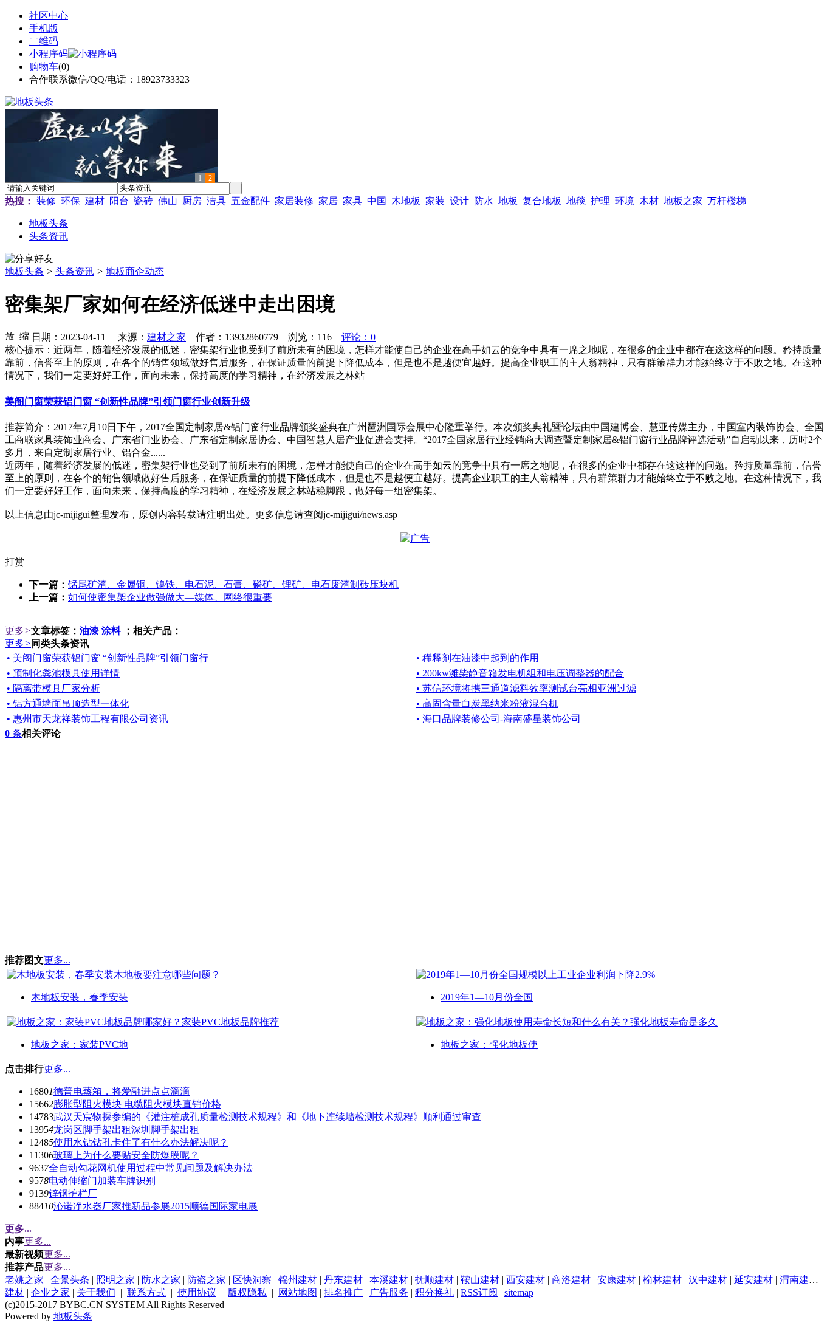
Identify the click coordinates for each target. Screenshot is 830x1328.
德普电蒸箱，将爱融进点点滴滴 (121, 1091)
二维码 (43, 41)
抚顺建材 (434, 1280)
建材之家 (166, 337)
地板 (508, 201)
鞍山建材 (480, 1280)
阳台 (119, 201)
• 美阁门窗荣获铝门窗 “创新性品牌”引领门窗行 (107, 658)
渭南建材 (799, 1280)
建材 (95, 201)
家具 (352, 201)
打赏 (14, 562)
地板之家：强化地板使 (489, 1044)
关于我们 (96, 1292)
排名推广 (343, 1292)
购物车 (43, 66)
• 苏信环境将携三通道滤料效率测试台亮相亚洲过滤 (526, 688)
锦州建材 (297, 1280)
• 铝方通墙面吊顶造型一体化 (68, 703)
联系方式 (146, 1292)
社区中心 (48, 15)
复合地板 (542, 201)
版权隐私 (247, 1292)
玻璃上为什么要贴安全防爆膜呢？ (126, 1155)
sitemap (518, 1292)
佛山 (167, 201)
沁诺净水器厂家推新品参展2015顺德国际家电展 (155, 1206)
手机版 (43, 28)
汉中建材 (707, 1280)
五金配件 (250, 201)
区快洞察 (252, 1280)
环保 (70, 201)
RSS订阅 (479, 1292)
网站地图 (297, 1292)
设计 (459, 201)
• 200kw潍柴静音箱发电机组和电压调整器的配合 (520, 673)
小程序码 (48, 54)
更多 (18, 630)
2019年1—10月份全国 (487, 997)
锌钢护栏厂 (73, 1193)
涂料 (111, 630)
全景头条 (69, 1280)
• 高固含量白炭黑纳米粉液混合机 (487, 703)
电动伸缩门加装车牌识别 (102, 1180)
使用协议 (196, 1292)
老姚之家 (24, 1280)
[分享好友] (29, 259)
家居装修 (294, 201)
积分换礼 (434, 1292)
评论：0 (358, 337)
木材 (649, 201)
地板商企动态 (135, 271)
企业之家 (50, 1292)
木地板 (405, 201)
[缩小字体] (24, 335)
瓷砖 (143, 201)
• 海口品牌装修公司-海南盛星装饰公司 (498, 719)
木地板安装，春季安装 (79, 997)
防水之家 (161, 1280)
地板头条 (24, 271)
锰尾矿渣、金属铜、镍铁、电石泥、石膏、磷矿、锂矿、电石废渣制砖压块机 (233, 584)
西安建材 (525, 1280)
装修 (46, 201)
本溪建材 (388, 1280)
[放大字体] (10, 335)
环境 (624, 201)
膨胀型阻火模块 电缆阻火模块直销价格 (137, 1104)
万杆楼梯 (726, 201)
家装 (435, 201)
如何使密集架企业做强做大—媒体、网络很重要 (170, 597)
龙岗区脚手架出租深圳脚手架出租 (126, 1129)
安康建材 (616, 1280)
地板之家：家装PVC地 (79, 1044)
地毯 (576, 201)
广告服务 (388, 1292)
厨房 (192, 201)
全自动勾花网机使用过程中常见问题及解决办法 (151, 1168)
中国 (376, 201)
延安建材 (753, 1280)
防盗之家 (206, 1280)
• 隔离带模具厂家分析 (53, 688)
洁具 (216, 201)
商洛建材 (571, 1280)
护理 (600, 201)
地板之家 (683, 201)
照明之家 (115, 1280)
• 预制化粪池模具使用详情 (63, 673)
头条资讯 (74, 271)
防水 (483, 201)
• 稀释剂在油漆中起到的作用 (477, 658)
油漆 (89, 630)
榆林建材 (662, 1280)
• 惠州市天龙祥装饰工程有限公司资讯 (87, 719)
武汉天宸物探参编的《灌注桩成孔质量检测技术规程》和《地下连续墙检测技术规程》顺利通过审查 (267, 1117)
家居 (328, 201)
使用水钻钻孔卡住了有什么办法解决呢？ (140, 1142)
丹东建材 (343, 1280)
